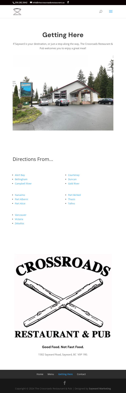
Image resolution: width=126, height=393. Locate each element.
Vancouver (20, 214)
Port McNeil (74, 195)
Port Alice (20, 203)
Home (40, 374)
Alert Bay (20, 175)
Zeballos (19, 223)
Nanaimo (20, 195)
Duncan (72, 179)
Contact (81, 374)
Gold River (73, 183)
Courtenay (73, 175)
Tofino (71, 203)
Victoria (19, 219)
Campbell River (23, 183)
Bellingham (21, 179)
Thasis (71, 199)
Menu (51, 374)
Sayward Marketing (100, 388)
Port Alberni (21, 199)
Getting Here (65, 374)
